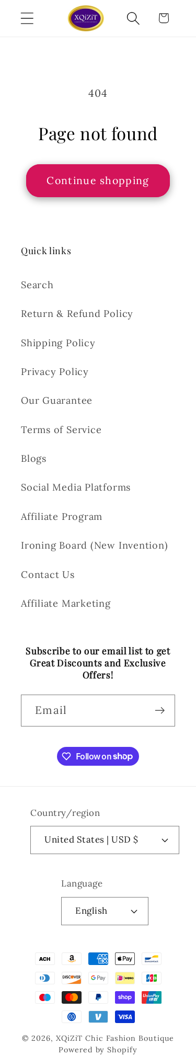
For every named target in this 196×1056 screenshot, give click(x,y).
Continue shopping (98, 180)
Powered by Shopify (98, 1049)
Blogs (34, 458)
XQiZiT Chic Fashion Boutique (115, 1038)
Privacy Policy (55, 372)
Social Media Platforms (76, 487)
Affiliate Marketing (66, 603)
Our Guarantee (57, 400)
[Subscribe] (160, 710)
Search (37, 285)
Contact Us (48, 575)
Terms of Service (61, 430)
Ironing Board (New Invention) (94, 545)
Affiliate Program (61, 516)
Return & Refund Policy (77, 314)
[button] (27, 18)
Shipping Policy (58, 343)
